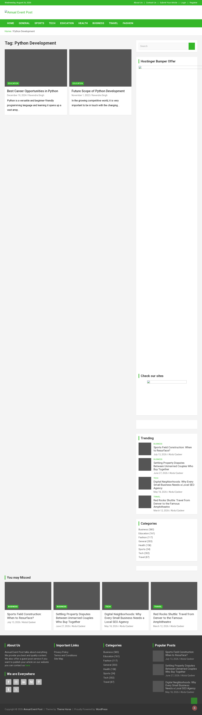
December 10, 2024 (17, 95)
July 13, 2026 (160, 454)
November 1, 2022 (81, 95)
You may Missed (19, 577)
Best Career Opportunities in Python (32, 91)
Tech (52, 23)
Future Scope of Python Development (98, 91)
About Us (138, 2)
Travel (113, 23)
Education (67, 23)
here (27, 665)
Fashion (128, 23)
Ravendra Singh (36, 95)
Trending (147, 438)
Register (193, 2)
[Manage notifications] (194, 708)
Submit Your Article (168, 2)
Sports (39, 23)
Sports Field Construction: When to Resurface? (24, 616)
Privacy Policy (61, 652)
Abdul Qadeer (175, 454)
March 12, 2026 (161, 510)
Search (192, 46)
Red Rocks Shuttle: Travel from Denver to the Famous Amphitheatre (172, 503)
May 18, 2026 (160, 492)
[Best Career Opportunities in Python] (36, 68)
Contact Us (151, 2)
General (24, 23)
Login (183, 2)
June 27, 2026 (161, 473)
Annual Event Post (33, 709)
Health (83, 23)
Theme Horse (64, 709)
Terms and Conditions (65, 655)
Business (98, 23)
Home (10, 23)
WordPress (101, 709)
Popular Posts (165, 645)
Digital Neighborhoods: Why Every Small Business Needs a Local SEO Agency (174, 485)
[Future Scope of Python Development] (100, 68)
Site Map (58, 658)
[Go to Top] (194, 701)
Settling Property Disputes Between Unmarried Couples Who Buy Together (173, 466)
